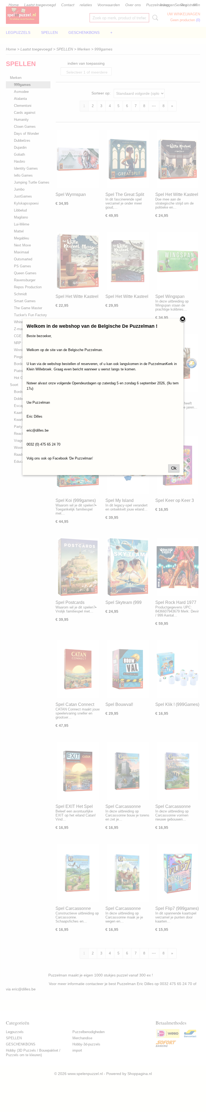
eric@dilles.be (38, 430)
